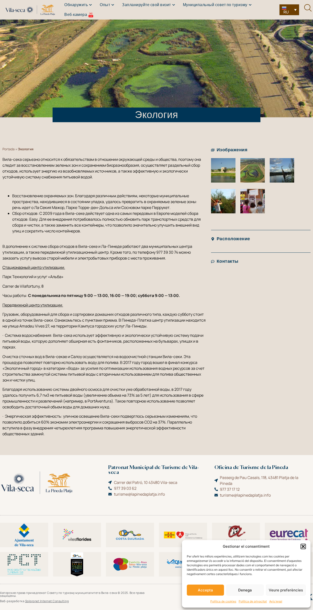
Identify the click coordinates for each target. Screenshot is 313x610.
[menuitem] (289, 9)
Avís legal (275, 601)
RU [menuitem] (286, 12)
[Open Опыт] (112, 5)
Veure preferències (286, 590)
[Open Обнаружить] (90, 5)
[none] (289, 9)
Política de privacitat (253, 601)
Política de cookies (223, 601)
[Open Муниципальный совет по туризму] (250, 5)
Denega (245, 590)
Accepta (205, 590)
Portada (8, 149)
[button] (303, 546)
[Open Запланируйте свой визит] (173, 5)
